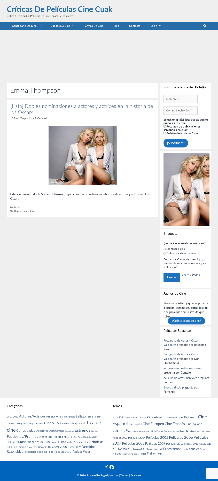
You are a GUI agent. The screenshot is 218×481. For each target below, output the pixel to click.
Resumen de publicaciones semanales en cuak (182, 128)
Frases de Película (51, 436)
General (168, 431)
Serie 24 (194, 449)
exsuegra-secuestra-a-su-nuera (182, 368)
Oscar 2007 (44, 447)
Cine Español (20, 424)
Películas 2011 (191, 444)
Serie (63, 452)
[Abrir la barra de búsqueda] (204, 26)
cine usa (136, 431)
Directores (42, 430)
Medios (70, 442)
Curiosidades (25, 430)
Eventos (94, 431)
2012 (115, 418)
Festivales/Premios (22, 436)
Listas (17, 207)
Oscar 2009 (74, 447)
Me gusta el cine (175, 249)
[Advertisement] (109, 56)
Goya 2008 (83, 437)
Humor (21, 442)
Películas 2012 (205, 444)
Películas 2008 (133, 443)
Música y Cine (82, 442)
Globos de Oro (70, 437)
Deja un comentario (24, 211)
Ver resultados (191, 275)
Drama (159, 431)
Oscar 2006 (32, 447)
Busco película (172, 387)
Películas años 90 (153, 449)
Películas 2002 (203, 432)
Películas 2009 (155, 443)
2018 (144, 418)
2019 (9, 417)
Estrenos (82, 430)
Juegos (54, 442)
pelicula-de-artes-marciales (180, 378)
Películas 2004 (136, 437)
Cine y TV (52, 423)
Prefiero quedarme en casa (181, 253)
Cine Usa (121, 430)
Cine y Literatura (35, 423)
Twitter (124, 475)
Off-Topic (11, 447)
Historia (11, 442)
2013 (122, 417)
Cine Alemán (155, 417)
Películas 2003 (119, 438)
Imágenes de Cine (39, 442)
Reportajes (54, 451)
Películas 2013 (119, 449)
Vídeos (77, 451)
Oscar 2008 (59, 446)
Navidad (176, 432)
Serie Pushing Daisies (130, 454)
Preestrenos (172, 449)
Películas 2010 (174, 443)
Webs (86, 451)
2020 (15, 417)
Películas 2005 (157, 437)
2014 (133, 418)
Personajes (30, 451)
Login (154, 26)
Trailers (69, 452)
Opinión (21, 447)
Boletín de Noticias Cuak (182, 133)
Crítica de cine (94, 26)
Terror (143, 454)
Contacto (134, 26)
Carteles (10, 423)
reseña (185, 449)
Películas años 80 (135, 449)
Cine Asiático (170, 418)
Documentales (56, 431)
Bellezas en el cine (88, 416)
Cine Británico (186, 417)
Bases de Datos (67, 417)
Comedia (143, 432)
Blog (116, 26)
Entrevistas (69, 431)
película (192, 431)
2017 (138, 418)
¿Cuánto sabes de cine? (186, 320)
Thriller (151, 453)
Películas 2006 (181, 437)
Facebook (135, 475)
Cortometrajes (70, 423)
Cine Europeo (153, 424)
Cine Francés (175, 424)
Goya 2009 (92, 437)
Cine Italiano (193, 424)
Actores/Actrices (32, 416)
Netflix (184, 431)
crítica (152, 431)
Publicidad (42, 452)
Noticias (97, 442)
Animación (52, 416)
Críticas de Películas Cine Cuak (59, 9)
